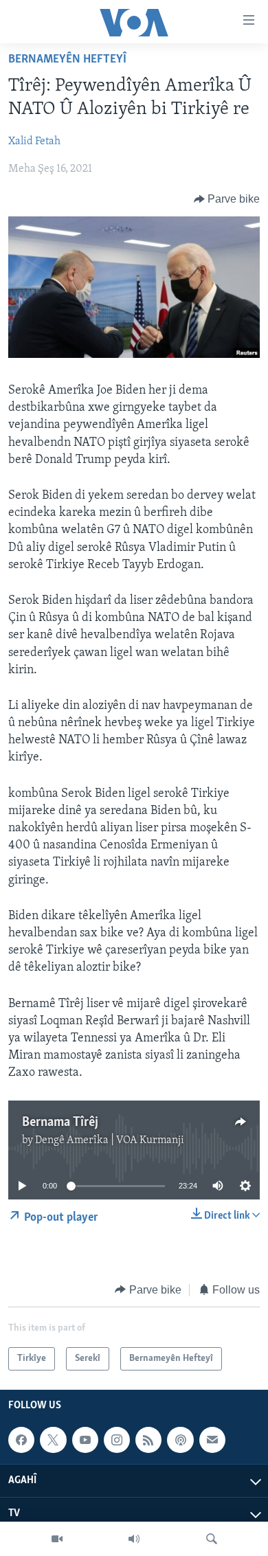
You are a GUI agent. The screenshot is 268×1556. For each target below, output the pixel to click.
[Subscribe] (212, 1440)
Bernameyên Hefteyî (67, 60)
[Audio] (134, 1539)
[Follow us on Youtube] (85, 1440)
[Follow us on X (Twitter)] (53, 1440)
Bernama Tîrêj (60, 1122)
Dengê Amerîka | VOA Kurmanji (109, 1140)
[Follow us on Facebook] (21, 1440)
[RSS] (148, 1440)
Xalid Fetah (34, 141)
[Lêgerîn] (211, 1539)
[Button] (227, 199)
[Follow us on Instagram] (117, 1440)
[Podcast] (180, 1440)
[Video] (57, 1539)
